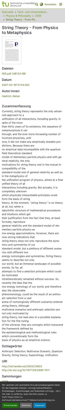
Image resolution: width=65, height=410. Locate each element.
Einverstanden (10, 405)
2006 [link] (38, 15)
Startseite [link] (8, 12)
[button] (18, 4)
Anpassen (39, 405)
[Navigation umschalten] (60, 4)
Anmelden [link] (50, 4)
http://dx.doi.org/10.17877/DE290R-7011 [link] (26, 370)
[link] (32, 73)
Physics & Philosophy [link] (18, 15)
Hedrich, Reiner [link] (11, 96)
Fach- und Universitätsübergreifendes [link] (33, 12)
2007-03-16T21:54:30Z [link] (16, 84)
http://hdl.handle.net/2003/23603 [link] (22, 366)
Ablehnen (26, 405)
